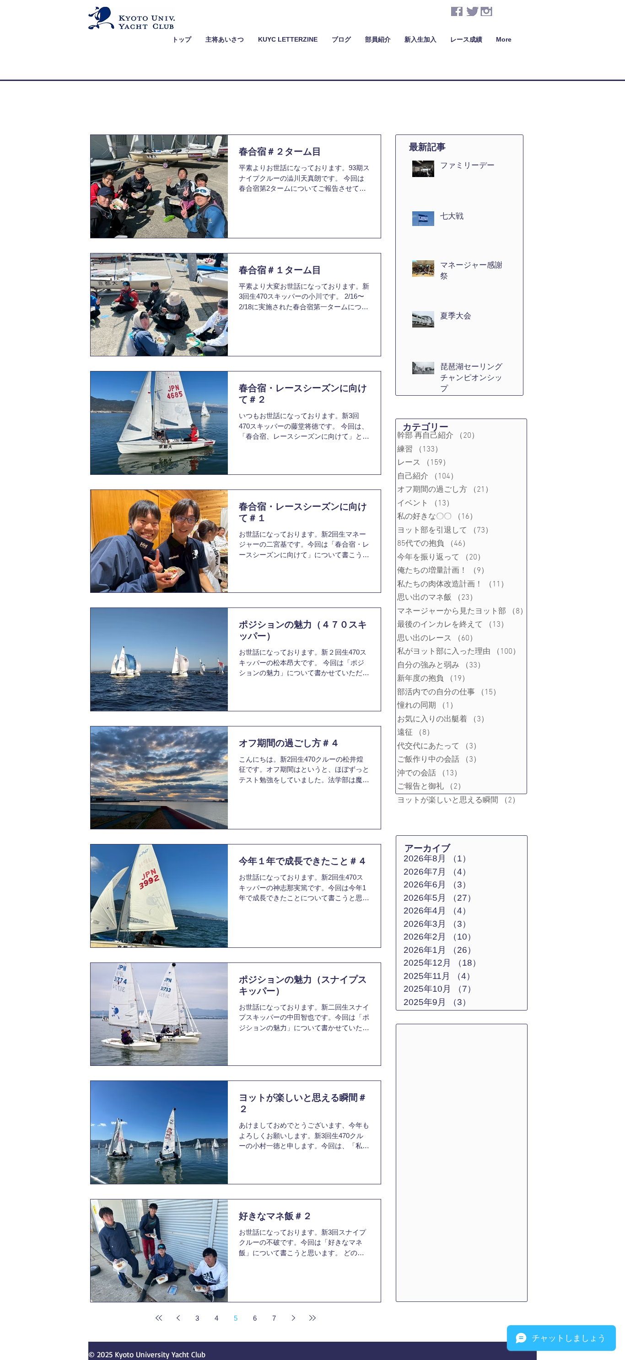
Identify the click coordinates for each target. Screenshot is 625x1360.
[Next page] (293, 1318)
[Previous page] (178, 1318)
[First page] (159, 1318)
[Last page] (312, 1318)
